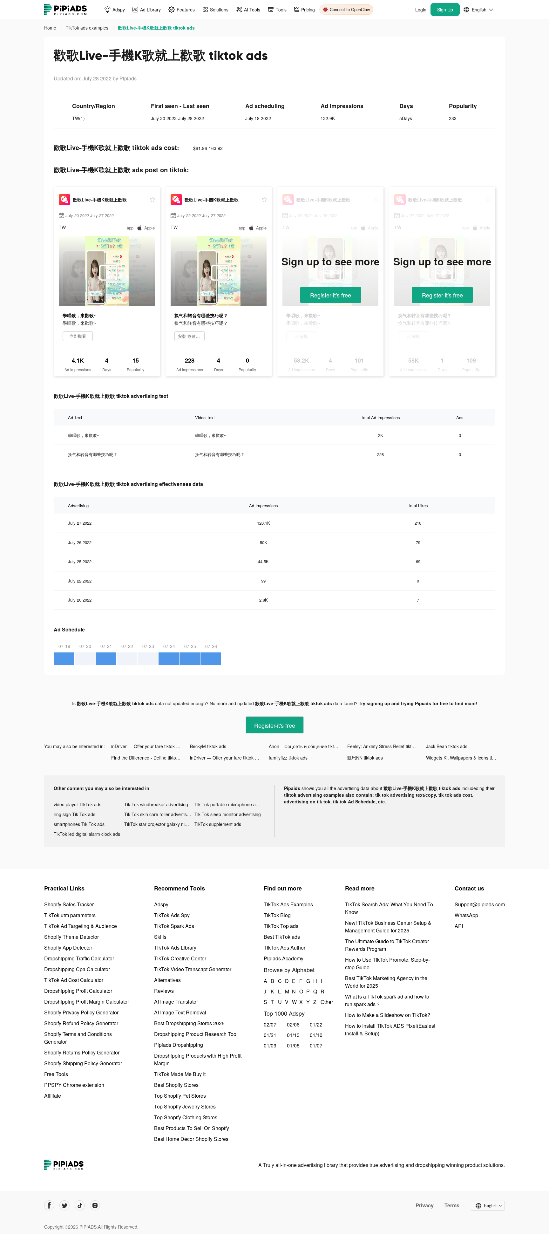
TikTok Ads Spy (172, 915)
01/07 (316, 1045)
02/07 (270, 1024)
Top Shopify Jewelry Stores (185, 1106)
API (459, 926)
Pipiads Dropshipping (178, 1044)
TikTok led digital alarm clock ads (87, 834)
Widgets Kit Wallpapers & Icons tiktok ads (465, 757)
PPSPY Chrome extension (74, 1084)
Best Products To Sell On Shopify (191, 1128)
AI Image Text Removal (180, 1012)
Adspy (161, 904)
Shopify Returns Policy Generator (81, 1052)
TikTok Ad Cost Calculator (73, 980)
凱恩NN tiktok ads (365, 757)
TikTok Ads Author (284, 947)
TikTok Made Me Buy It (180, 1074)
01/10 (316, 1035)
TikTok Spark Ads (174, 926)
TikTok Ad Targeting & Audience (80, 926)
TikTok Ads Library (175, 947)
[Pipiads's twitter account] (64, 1205)
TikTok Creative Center (180, 958)
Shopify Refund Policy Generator (81, 1023)
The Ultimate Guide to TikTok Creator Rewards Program (387, 944)
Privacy (425, 1205)
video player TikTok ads (77, 804)
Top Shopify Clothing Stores (185, 1117)
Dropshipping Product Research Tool (196, 1034)
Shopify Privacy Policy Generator (81, 1012)
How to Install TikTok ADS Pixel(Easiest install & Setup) (390, 1029)
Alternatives (167, 980)
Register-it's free (330, 295)
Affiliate (52, 1095)
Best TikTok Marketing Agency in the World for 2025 (386, 981)
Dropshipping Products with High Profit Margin (197, 1059)
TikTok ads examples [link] (88, 27)
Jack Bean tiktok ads (446, 746)
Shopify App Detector (68, 947)
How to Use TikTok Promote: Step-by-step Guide (387, 963)
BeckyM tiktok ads (208, 746)
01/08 (293, 1045)
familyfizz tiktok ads (288, 757)
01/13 (293, 1035)
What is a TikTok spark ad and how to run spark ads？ (387, 1000)
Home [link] (51, 27)
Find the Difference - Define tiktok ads (149, 757)
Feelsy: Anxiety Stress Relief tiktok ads (386, 746)
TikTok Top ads (281, 926)
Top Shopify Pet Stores (180, 1095)
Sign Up (445, 9)
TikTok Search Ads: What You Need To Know (389, 908)
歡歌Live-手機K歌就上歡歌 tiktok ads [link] (156, 27)
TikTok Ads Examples (288, 904)
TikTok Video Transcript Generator (192, 969)
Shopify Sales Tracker (69, 904)
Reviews (164, 990)
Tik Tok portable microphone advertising (229, 804)
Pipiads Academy (283, 958)
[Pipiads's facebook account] (49, 1205)
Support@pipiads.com (480, 904)
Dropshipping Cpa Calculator (77, 969)
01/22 (316, 1024)
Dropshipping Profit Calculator (78, 990)
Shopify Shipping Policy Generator (83, 1063)
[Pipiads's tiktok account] (80, 1205)
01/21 (270, 1035)
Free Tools (56, 1074)
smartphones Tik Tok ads (79, 824)
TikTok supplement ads (217, 824)
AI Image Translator (176, 1001)
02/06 (293, 1024)
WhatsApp (466, 915)
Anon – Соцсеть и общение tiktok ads (308, 746)
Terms (451, 1205)
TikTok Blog (277, 915)
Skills (160, 936)
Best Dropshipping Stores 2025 (189, 1023)
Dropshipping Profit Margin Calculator (86, 1001)
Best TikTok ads (282, 936)
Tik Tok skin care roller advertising (158, 814)
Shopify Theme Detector (71, 936)
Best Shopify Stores (176, 1084)
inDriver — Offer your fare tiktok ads (147, 746)
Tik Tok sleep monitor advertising (227, 814)
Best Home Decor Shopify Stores (191, 1138)
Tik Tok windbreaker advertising (156, 804)
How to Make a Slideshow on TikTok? (387, 1015)
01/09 (270, 1045)
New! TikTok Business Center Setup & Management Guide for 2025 (388, 926)
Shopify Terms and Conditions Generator (78, 1037)
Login (420, 9)
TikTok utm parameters (70, 915)
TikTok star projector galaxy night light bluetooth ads (159, 824)
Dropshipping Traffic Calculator (79, 958)
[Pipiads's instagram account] (95, 1205)
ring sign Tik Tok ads (74, 814)
